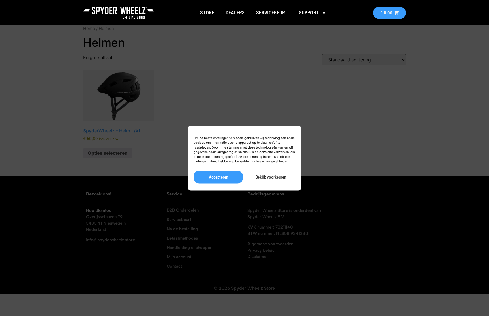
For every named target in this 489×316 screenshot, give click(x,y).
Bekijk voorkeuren (271, 177)
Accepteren (218, 177)
